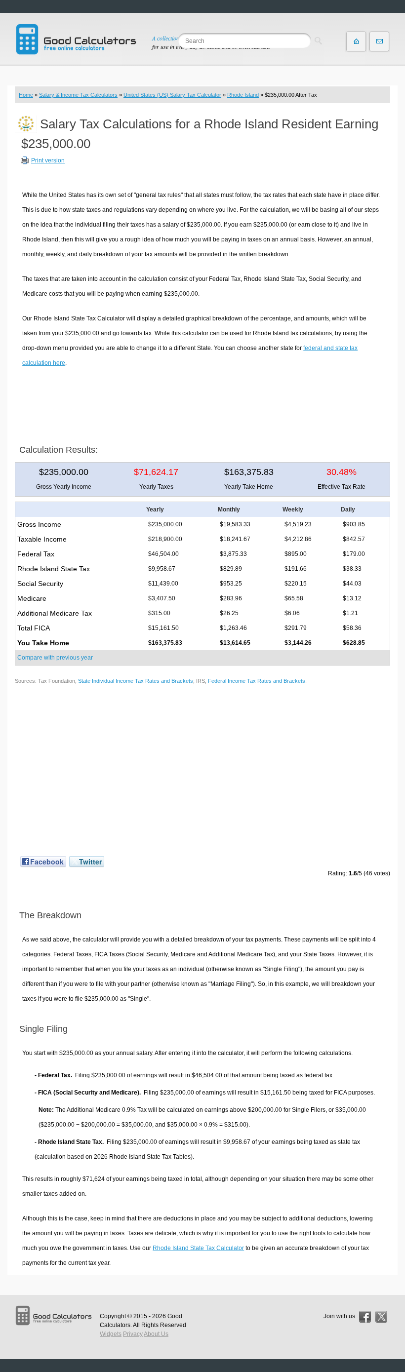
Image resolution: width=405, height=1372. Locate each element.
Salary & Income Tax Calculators (78, 95)
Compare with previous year (55, 657)
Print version (48, 160)
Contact (379, 41)
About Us (156, 1334)
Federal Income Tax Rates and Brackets (256, 681)
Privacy (133, 1334)
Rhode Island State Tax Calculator (198, 1248)
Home (26, 95)
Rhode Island (243, 95)
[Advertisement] (202, 402)
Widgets (111, 1334)
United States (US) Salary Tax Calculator (172, 95)
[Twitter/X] (381, 1317)
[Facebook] (365, 1317)
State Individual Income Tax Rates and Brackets (135, 681)
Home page (356, 41)
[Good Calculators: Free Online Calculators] (76, 39)
